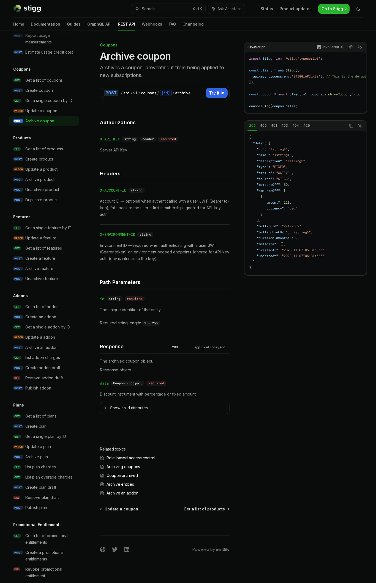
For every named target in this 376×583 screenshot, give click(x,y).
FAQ (172, 24)
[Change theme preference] (358, 8)
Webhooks (152, 24)
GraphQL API (99, 24)
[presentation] (48, 307)
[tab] (252, 125)
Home (18, 24)
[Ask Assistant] (360, 47)
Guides (74, 24)
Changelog (193, 24)
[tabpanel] (305, 203)
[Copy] (198, 92)
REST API (126, 24)
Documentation (45, 24)
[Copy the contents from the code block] (351, 47)
